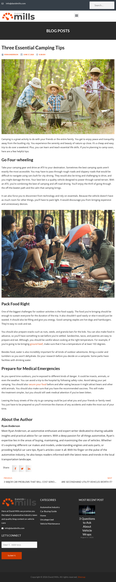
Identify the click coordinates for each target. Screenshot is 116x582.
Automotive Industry (50, 507)
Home (43, 515)
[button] (76, 15)
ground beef (36, 343)
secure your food (37, 384)
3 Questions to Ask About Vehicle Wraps (87, 526)
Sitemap (81, 577)
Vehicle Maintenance (50, 523)
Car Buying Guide (48, 511)
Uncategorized (47, 519)
